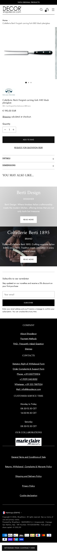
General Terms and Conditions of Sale (28, 457)
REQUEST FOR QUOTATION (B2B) (28, 147)
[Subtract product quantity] (5, 129)
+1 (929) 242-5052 (28, 379)
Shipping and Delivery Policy (28, 476)
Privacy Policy (28, 486)
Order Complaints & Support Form (28, 369)
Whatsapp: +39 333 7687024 (28, 384)
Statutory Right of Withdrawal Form (28, 363)
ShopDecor (21, 517)
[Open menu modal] (53, 9)
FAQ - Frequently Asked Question (28, 343)
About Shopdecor (28, 333)
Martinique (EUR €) (13, 512)
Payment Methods (28, 338)
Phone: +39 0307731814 (28, 374)
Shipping (6, 116)
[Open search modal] (41, 9)
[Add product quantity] (13, 129)
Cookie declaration (28, 495)
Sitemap (28, 348)
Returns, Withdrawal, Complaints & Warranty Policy (28, 466)
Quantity (6, 123)
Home (4, 20)
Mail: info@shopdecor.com (28, 389)
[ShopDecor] (12, 9)
